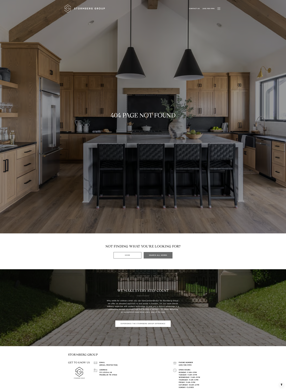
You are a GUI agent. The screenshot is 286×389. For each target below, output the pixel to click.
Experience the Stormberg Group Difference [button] (143, 324)
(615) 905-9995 (185, 365)
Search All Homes (158, 255)
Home (127, 255)
